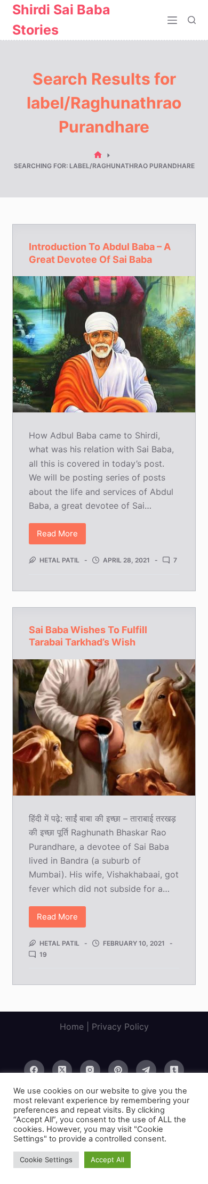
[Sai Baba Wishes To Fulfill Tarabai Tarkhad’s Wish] (104, 727)
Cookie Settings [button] (46, 1159)
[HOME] (98, 155)
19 (43, 954)
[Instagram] (90, 1070)
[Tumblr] (174, 1070)
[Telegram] (146, 1070)
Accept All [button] (107, 1159)
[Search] (192, 20)
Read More (61, 536)
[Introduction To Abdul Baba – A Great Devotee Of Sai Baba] (104, 344)
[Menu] (172, 20)
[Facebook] (34, 1070)
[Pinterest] (118, 1070)
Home (72, 1026)
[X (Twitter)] (62, 1070)
